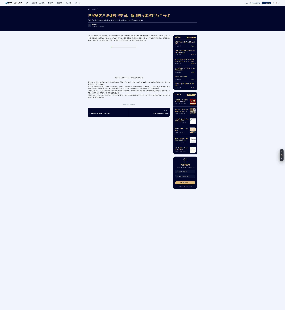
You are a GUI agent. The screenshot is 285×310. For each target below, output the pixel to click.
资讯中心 (77, 3)
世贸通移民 (94, 24)
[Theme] (276, 3)
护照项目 (59, 3)
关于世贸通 (34, 3)
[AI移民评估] (282, 155)
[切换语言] (279, 3)
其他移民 (68, 3)
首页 (27, 3)
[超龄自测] (282, 158)
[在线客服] (282, 151)
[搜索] (273, 3)
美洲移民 (41, 3)
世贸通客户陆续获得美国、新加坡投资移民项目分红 (129, 15)
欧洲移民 (50, 3)
